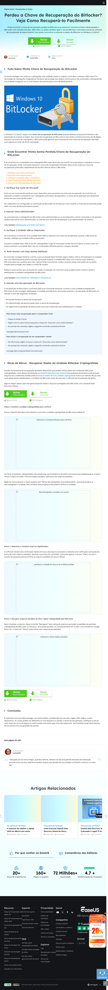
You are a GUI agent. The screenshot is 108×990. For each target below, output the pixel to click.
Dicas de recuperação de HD (13, 926)
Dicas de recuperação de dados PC (13, 913)
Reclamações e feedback (65, 951)
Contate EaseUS (61, 931)
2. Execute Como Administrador (19, 175)
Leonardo (12, 58)
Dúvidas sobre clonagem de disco (30, 951)
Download (25, 916)
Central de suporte (28, 912)
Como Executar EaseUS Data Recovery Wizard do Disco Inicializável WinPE (56, 830)
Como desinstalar (47, 912)
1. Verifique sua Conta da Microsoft (20, 173)
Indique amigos (61, 955)
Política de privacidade (45, 923)
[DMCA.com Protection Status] (17, 984)
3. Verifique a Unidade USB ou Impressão (23, 178)
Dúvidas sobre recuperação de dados (30, 944)
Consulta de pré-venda (30, 923)
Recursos (9, 908)
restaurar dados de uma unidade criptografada (56, 376)
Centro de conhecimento (12, 965)
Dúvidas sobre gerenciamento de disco (30, 957)
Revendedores (61, 935)
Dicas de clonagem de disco (12, 946)
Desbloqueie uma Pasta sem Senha (30, 225)
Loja (42, 948)
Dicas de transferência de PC (12, 959)
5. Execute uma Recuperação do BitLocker (23, 183)
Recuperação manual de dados (48, 953)
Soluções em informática (13, 969)
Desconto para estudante (65, 943)
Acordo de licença (47, 933)
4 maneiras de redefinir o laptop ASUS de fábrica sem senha (20, 829)
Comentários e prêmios (64, 927)
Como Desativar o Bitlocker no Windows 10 (33, 278)
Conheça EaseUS (62, 924)
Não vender (45, 929)
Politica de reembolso (44, 917)
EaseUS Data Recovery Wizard (53, 373)
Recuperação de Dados (24, 9)
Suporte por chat (28, 920)
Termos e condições (48, 937)
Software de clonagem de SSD (12, 953)
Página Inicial (9, 9)
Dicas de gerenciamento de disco (12, 939)
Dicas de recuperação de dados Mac (13, 920)
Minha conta (60, 947)
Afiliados (59, 939)
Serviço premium (28, 927)
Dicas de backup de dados (11, 933)
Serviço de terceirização (45, 960)
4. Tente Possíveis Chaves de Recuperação (23, 180)
